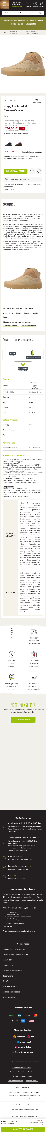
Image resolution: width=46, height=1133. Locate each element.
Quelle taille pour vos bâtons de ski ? (24, 1116)
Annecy (6, 908)
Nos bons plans (14, 1092)
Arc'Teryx (9, 100)
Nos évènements (10, 986)
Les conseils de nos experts (15, 949)
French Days (13, 1095)
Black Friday (35, 1092)
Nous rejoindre (9, 997)
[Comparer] (39, 171)
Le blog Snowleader (11, 992)
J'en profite (31, 24)
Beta (11, 313)
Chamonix (16, 908)
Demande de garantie (12, 971)
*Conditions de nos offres (21, 1067)
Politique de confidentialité (22, 1076)
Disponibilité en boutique (32, 152)
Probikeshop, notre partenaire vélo (19, 931)
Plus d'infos (7, 926)
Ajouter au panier (16, 171)
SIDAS (32, 156)
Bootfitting (7, 981)
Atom (5, 313)
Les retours (8, 965)
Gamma (27, 313)
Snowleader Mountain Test (30, 1095)
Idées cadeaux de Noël (24, 1099)
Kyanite (35, 313)
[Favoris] (32, 171)
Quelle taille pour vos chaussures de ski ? (24, 1113)
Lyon (26, 908)
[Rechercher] (42, 11)
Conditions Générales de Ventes (22, 1072)
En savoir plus (9, 189)
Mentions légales (32, 1081)
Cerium (18, 313)
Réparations (8, 976)
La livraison (7, 960)
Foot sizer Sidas (35, 392)
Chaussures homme (28, 325)
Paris (33, 908)
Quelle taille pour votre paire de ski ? (24, 1109)
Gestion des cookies (15, 1081)
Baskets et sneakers (13, 32)
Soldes (25, 1092)
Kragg (5, 317)
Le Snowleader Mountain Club (15, 955)
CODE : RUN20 (17, 24)
